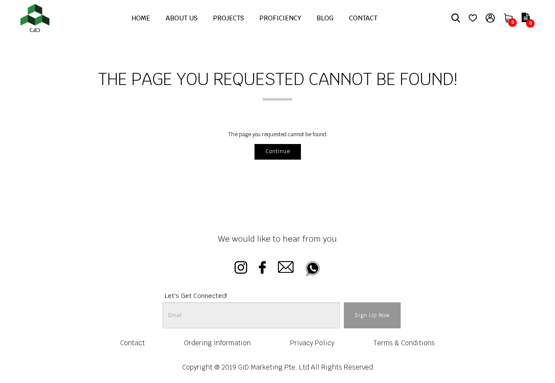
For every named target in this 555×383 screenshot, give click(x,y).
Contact (132, 343)
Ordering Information (217, 343)
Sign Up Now (372, 315)
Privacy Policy (312, 343)
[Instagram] (241, 268)
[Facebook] (262, 268)
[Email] (286, 268)
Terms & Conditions (404, 343)
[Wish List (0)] (472, 17)
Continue (277, 151)
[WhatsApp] (312, 268)
